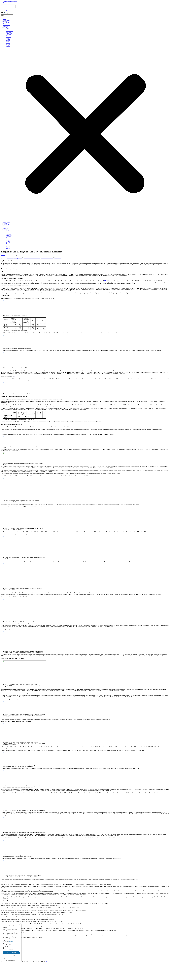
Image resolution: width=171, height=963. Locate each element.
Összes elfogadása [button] (11, 952)
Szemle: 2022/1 (58, 258)
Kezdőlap (3, 255)
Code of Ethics (6, 22)
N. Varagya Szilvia (18, 258)
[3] (14, 376)
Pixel (46, 961)
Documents (8, 37)
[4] (62, 399)
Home (4, 19)
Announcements (9, 31)
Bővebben (11, 941)
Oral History (8, 41)
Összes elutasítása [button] (11, 956)
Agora (7, 28)
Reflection (8, 43)
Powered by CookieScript (11, 960)
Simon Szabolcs (10, 258)
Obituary (8, 40)
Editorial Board (6, 25)
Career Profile (9, 33)
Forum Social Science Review (30, 258)
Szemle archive (6, 20)
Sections (5, 27)
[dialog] (11, 942)
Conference (8, 35)
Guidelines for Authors (8, 23)
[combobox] (7, 14)
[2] (55, 372)
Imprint (7, 38)
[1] (105, 280)
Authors (5, 21)
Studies (7, 45)
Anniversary (8, 29)
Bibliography (8, 32)
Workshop (8, 46)
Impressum (5, 26)
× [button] (19, 924)
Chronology (8, 34)
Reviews (8, 44)
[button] (85, 133)
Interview (8, 39)
